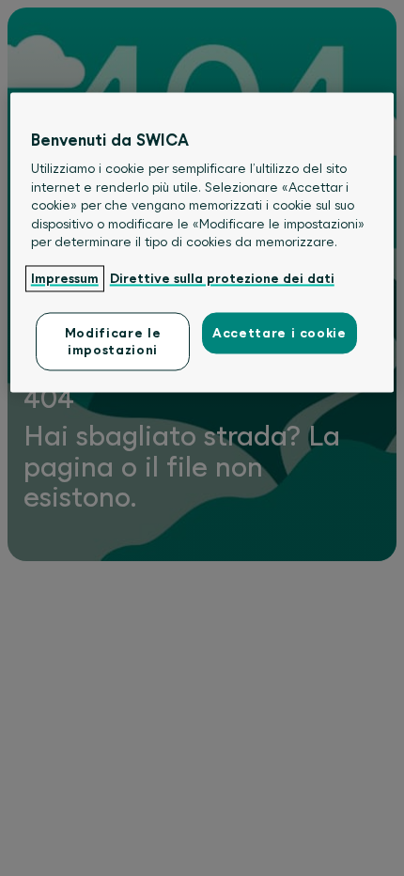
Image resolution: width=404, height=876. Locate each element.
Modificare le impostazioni (113, 341)
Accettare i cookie (279, 332)
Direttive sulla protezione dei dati (222, 279)
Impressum (65, 279)
